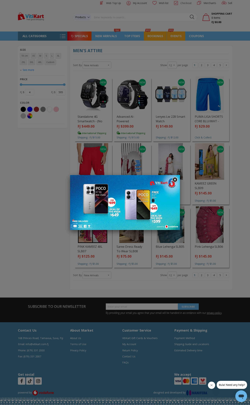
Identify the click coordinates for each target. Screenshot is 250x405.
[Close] (174, 180)
